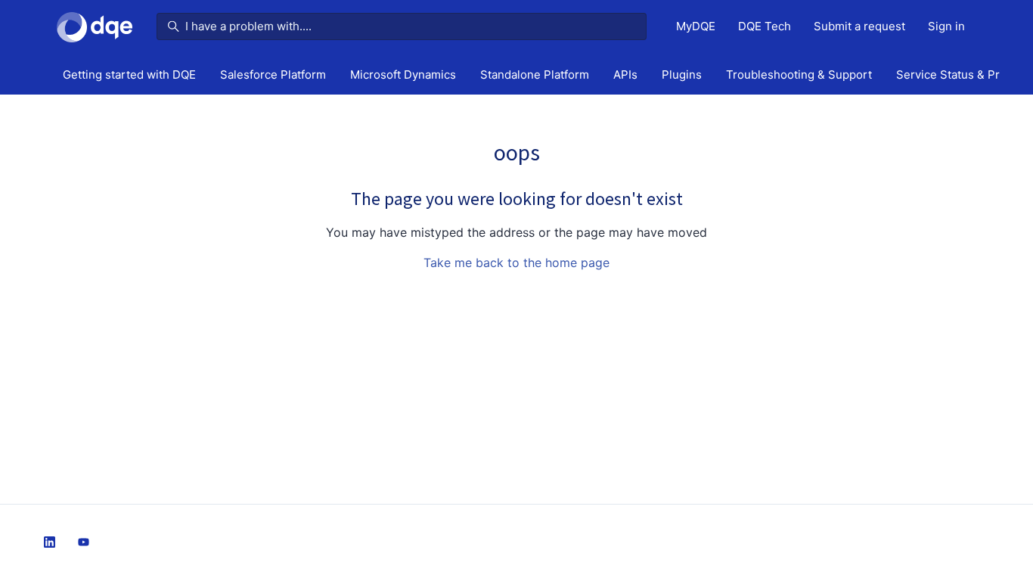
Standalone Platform (534, 74)
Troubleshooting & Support (799, 74)
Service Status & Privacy (961, 74)
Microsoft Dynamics (403, 74)
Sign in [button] (946, 26)
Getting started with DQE (129, 74)
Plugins (682, 74)
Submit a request (859, 26)
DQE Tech (764, 26)
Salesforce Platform (273, 74)
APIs (625, 74)
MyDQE (695, 26)
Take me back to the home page (516, 262)
